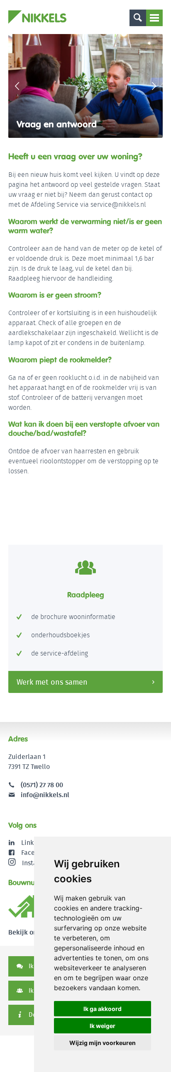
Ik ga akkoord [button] (102, 1008)
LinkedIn (34, 842)
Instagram (37, 863)
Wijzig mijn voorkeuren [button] (102, 1042)
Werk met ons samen (52, 682)
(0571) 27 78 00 (42, 785)
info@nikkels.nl (44, 795)
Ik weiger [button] (102, 1025)
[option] (85, 86)
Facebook (35, 852)
